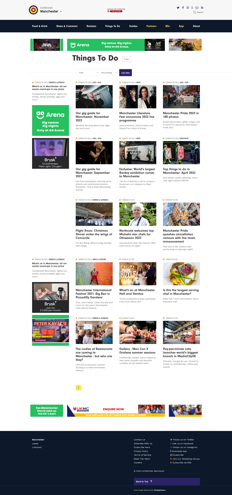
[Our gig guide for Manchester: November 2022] (94, 105)
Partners (151, 26)
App (181, 26)
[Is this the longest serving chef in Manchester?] (181, 284)
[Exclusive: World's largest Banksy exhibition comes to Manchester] (138, 164)
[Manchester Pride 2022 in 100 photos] (181, 105)
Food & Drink (39, 26)
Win (167, 26)
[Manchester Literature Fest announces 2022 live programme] (138, 105)
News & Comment (66, 26)
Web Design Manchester (144, 490)
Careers (138, 462)
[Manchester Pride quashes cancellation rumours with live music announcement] (181, 224)
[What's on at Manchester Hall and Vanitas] (138, 284)
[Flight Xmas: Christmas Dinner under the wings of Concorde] (94, 224)
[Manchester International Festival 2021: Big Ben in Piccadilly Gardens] (94, 284)
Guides (133, 26)
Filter (126, 59)
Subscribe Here (142, 447)
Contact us (139, 439)
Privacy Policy (141, 451)
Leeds (35, 443)
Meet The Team (142, 459)
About (196, 26)
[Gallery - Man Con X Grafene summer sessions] (138, 344)
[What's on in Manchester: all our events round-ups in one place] (50, 91)
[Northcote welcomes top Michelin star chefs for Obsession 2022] (138, 224)
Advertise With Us (143, 443)
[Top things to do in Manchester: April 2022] (181, 164)
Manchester (38, 439)
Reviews (91, 26)
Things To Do (112, 26)
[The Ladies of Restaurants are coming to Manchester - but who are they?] (94, 344)
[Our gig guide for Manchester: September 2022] (94, 164)
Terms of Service (142, 455)
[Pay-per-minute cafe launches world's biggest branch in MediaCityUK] (181, 344)
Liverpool (37, 447)
